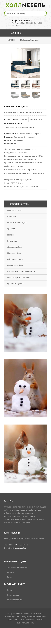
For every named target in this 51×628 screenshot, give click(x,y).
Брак (9, 577)
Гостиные (11, 216)
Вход (9, 590)
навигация (15, 33)
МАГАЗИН (11, 40)
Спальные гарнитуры (16, 222)
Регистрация (13, 595)
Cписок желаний (15, 600)
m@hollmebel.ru (18, 548)
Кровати (11, 229)
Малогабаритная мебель (18, 277)
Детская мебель (14, 247)
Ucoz (18, 616)
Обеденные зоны (15, 259)
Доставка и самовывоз (17, 567)
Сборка (10, 572)
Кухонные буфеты (15, 283)
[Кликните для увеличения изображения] (25, 63)
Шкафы (10, 235)
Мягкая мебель (14, 253)
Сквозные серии (14, 210)
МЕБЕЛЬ (25, 5)
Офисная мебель (15, 265)
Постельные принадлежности (21, 271)
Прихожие (12, 241)
